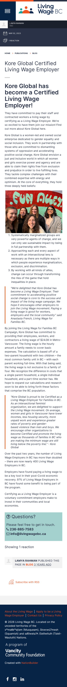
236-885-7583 (21, 529)
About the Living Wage (19, 611)
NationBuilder (29, 662)
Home (7, 53)
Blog (34, 53)
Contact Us (34, 615)
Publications (21, 53)
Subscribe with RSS (27, 582)
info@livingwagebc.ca (28, 534)
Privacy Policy (53, 615)
